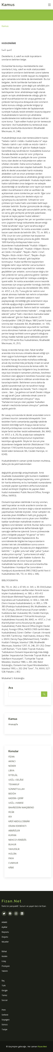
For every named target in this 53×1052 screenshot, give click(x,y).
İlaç (3, 980)
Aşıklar (4, 927)
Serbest (5, 1014)
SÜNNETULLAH (16, 789)
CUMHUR (13, 862)
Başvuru (5, 932)
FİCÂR (11, 812)
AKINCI (12, 761)
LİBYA (11, 770)
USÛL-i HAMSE (16, 802)
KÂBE (11, 867)
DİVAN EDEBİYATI (17, 825)
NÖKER (12, 765)
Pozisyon (6, 966)
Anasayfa (13, 724)
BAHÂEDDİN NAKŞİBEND (21, 807)
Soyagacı (6, 1019)
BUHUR (12, 844)
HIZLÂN (12, 853)
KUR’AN (12, 835)
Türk (4, 985)
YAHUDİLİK (14, 849)
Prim (4, 1010)
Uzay (4, 961)
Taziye (4, 1029)
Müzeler (5, 941)
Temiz (4, 995)
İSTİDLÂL (13, 775)
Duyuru (5, 937)
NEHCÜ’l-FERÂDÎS (17, 839)
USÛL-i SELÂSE (16, 779)
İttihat (4, 951)
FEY (10, 816)
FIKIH (11, 858)
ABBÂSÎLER (14, 830)
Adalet (4, 922)
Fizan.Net (42, 1046)
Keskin (4, 956)
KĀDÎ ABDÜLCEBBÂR (19, 821)
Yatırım (5, 971)
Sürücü (5, 1024)
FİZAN (11, 756)
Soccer (5, 1000)
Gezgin (5, 990)
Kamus (8, 4)
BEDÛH (12, 793)
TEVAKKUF (13, 784)
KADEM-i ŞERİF (15, 798)
